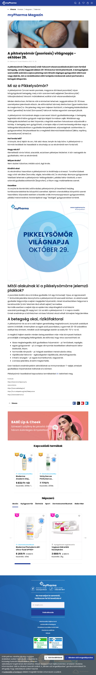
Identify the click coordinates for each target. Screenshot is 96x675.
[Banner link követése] (48, 425)
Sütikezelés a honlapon (12, 672)
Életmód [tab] (39, 504)
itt (58, 373)
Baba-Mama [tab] (80, 504)
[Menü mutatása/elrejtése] (92, 3)
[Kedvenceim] (83, 3)
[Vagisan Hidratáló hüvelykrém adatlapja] (66, 537)
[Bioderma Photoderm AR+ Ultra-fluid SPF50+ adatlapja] (30, 537)
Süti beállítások (55, 657)
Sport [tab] (47, 504)
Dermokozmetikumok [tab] (62, 504)
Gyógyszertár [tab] (26, 504)
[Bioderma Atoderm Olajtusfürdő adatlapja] (24, 471)
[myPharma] (11, 2)
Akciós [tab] (15, 504)
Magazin (29, 9)
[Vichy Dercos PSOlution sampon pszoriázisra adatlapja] (48, 471)
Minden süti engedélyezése (80, 657)
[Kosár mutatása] (87, 3)
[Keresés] (75, 3)
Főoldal (20, 9)
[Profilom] (79, 3)
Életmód (37, 9)
